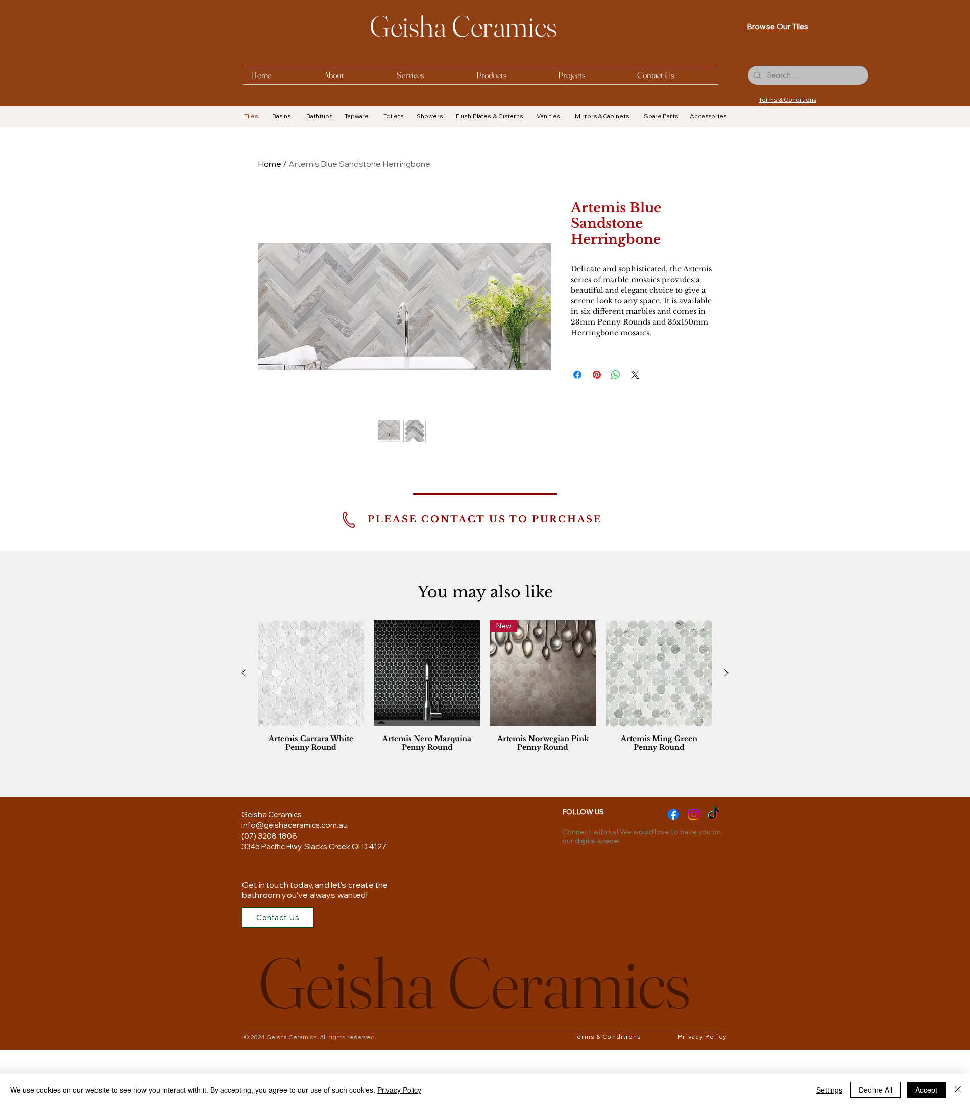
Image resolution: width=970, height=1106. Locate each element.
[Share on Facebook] (577, 374)
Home (269, 164)
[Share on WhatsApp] (616, 374)
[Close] (958, 1090)
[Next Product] (726, 740)
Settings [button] (829, 1090)
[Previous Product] (243, 740)
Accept (926, 1090)
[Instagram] (693, 881)
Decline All (875, 1090)
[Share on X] (635, 374)
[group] (485, 755)
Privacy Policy (399, 1090)
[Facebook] (673, 881)
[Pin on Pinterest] (597, 374)
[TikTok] (713, 881)
